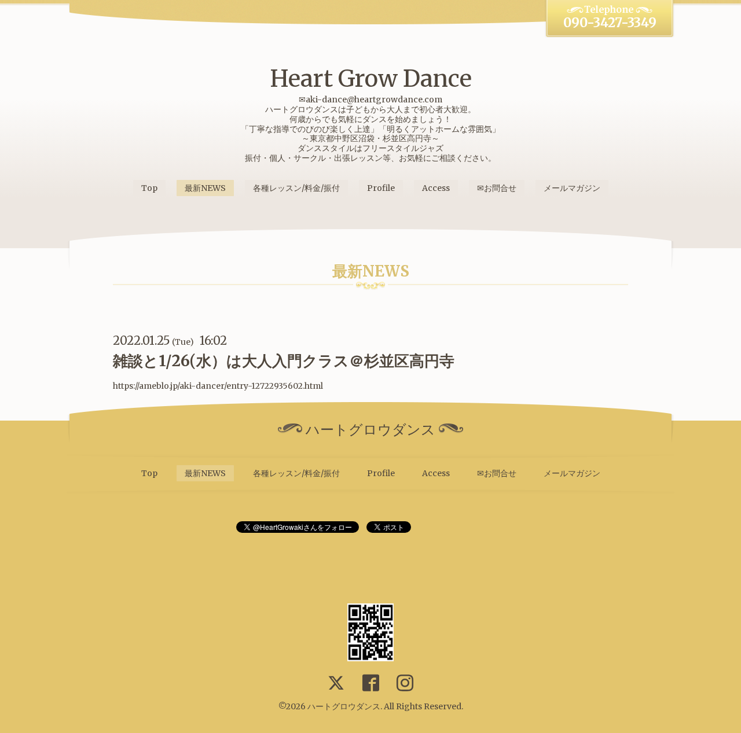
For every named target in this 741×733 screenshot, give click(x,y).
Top (149, 188)
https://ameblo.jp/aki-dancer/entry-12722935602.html (218, 386)
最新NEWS (205, 188)
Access (436, 188)
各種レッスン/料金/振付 (296, 188)
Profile (381, 188)
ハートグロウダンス (343, 706)
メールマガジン (572, 188)
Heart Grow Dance (371, 78)
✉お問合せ (496, 188)
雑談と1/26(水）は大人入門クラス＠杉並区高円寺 (283, 360)
